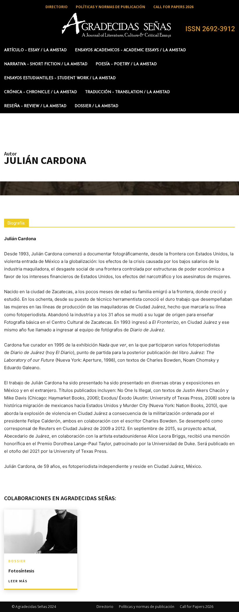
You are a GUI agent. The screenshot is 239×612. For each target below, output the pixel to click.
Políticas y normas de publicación (146, 606)
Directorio (104, 606)
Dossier (17, 561)
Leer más (18, 581)
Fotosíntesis (21, 571)
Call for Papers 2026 (196, 606)
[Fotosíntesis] (40, 531)
